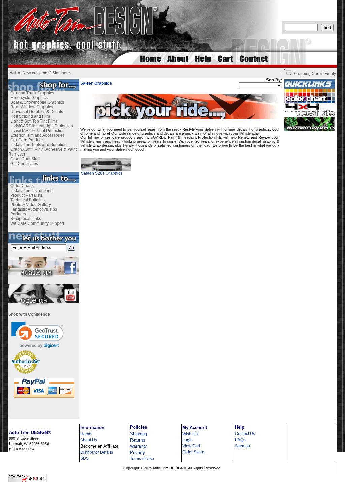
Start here (61, 73)
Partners (18, 214)
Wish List (190, 434)
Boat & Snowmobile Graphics (37, 102)
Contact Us (245, 433)
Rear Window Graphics (31, 107)
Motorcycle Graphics (29, 97)
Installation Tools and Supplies (38, 144)
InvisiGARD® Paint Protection (37, 130)
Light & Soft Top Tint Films (34, 121)
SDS (84, 458)
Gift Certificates (24, 163)
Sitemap (242, 446)
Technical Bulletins (27, 200)
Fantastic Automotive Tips (33, 209)
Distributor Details (96, 452)
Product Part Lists (26, 195)
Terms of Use (142, 458)
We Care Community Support (37, 223)
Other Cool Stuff (24, 159)
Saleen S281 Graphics (101, 173)
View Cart (191, 446)
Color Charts (22, 185)
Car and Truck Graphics (32, 93)
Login (187, 440)
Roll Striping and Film (30, 116)
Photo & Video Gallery (30, 204)
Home (85, 434)
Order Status (193, 452)
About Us (88, 440)
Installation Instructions (31, 190)
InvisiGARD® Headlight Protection (41, 126)
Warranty (138, 446)
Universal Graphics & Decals (36, 111)
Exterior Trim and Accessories (37, 135)
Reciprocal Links (25, 218)
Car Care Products (27, 140)
